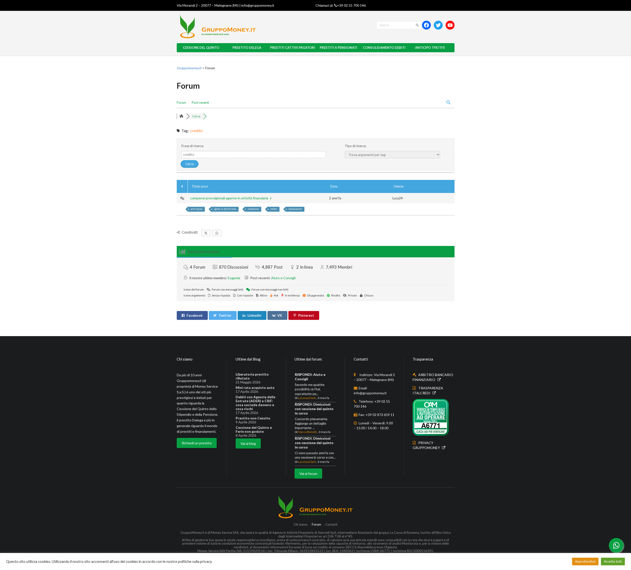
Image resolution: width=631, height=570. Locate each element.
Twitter (225, 315)
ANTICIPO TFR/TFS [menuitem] (430, 48)
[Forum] (181, 116)
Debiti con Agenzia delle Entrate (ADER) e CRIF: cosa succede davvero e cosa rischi (255, 403)
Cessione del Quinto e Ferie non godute (254, 429)
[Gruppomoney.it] (255, 26)
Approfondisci (585, 561)
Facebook (195, 315)
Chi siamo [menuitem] (301, 524)
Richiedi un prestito (197, 443)
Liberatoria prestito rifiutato (252, 376)
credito (273, 208)
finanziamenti (295, 208)
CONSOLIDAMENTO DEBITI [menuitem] (384, 48)
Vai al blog (248, 443)
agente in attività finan (225, 208)
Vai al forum (308, 473)
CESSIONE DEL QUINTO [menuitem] (201, 48)
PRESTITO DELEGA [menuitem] (246, 48)
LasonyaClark (307, 398)
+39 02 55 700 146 (351, 5)
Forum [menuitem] (181, 102)
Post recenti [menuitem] (200, 102)
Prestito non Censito (253, 418)
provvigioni (196, 208)
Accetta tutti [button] (613, 561)
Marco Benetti (307, 432)
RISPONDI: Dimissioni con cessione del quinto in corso (314, 408)
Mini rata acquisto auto (255, 388)
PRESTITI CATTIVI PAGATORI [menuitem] (292, 48)
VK (279, 315)
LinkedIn (254, 315)
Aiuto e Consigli (283, 278)
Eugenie (234, 278)
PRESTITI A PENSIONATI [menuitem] (338, 48)
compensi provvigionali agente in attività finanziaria (230, 198)
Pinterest (306, 315)
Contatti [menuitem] (331, 524)
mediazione (253, 208)
